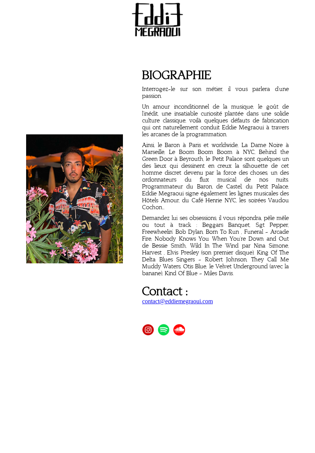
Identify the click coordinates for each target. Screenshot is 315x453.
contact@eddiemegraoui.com (177, 301)
